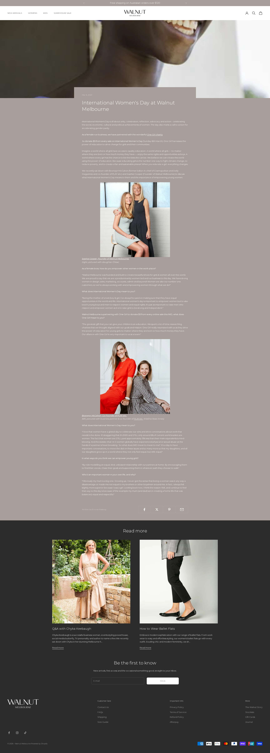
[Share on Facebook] (144, 509)
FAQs (100, 712)
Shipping (102, 717)
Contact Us (103, 707)
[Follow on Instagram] (17, 732)
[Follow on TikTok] (25, 732)
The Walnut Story (253, 707)
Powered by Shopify (39, 744)
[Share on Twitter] (157, 509)
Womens (32, 13)
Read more (58, 647)
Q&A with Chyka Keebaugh (71, 628)
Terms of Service (178, 712)
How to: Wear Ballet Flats (157, 628)
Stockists (249, 712)
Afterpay (174, 722)
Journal (249, 722)
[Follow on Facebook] (9, 732)
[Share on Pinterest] (169, 509)
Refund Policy (177, 717)
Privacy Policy (177, 707)
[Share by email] (182, 509)
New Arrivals (15, 13)
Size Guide (103, 722)
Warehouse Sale (62, 13)
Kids (45, 13)
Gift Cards (250, 717)
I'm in (162, 681)
